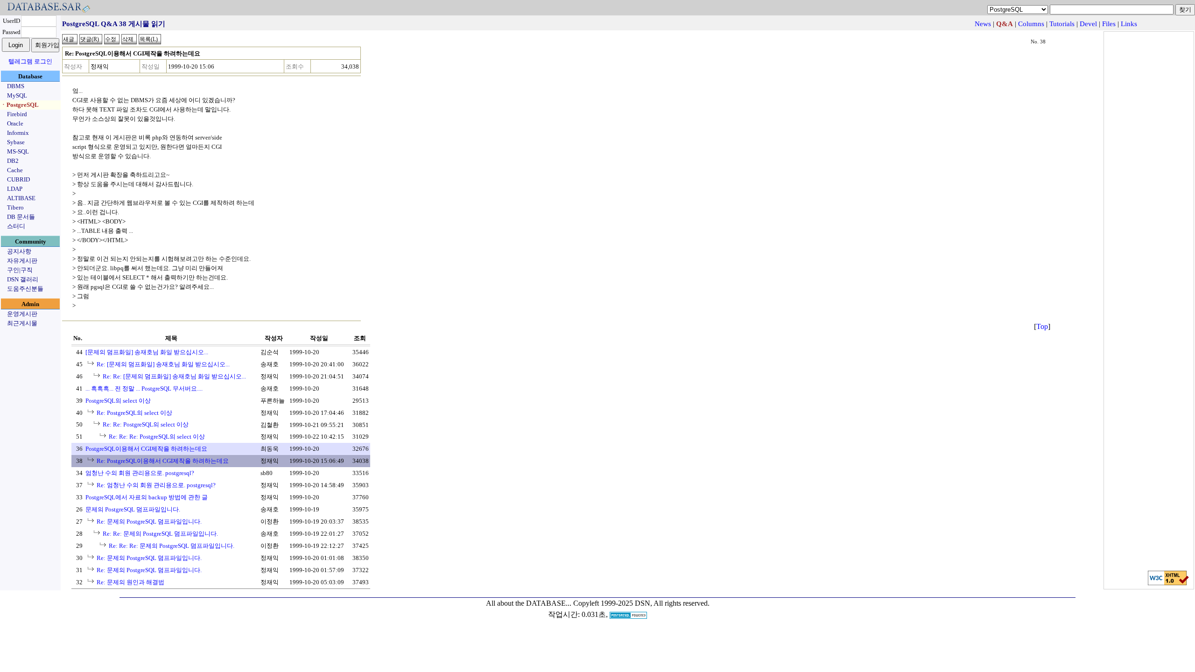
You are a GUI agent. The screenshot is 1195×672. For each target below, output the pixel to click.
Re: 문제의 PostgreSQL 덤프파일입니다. (149, 521)
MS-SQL (18, 151)
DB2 (13, 160)
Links (1129, 24)
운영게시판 (22, 313)
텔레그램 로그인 (30, 61)
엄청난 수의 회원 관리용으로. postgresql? (139, 472)
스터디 (16, 226)
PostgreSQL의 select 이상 (118, 400)
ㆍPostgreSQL (19, 104)
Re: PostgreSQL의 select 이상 (134, 412)
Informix (18, 132)
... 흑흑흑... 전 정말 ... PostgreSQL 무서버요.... (144, 388)
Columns (1031, 24)
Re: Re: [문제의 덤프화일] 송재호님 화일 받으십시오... (174, 376)
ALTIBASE (21, 198)
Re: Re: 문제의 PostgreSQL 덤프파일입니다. (160, 533)
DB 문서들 (21, 216)
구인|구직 (20, 269)
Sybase (16, 142)
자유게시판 (22, 260)
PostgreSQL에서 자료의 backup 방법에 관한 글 (146, 497)
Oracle (15, 123)
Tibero (15, 207)
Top (1042, 326)
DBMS (15, 86)
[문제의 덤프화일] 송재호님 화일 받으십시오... (146, 352)
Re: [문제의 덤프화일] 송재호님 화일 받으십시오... (163, 364)
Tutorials (1062, 24)
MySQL (17, 95)
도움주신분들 (25, 288)
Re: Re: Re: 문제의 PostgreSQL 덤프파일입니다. (171, 545)
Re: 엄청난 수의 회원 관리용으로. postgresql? (156, 485)
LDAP (14, 188)
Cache (15, 170)
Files (1109, 24)
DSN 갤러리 (22, 279)
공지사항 (19, 251)
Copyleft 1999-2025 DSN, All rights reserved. (641, 603)
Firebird (17, 114)
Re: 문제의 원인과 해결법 (130, 582)
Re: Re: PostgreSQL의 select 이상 (146, 424)
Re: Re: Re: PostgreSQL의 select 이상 (157, 436)
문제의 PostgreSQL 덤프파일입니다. (132, 509)
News (983, 24)
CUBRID (18, 179)
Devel (1088, 24)
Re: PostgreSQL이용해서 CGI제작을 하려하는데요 (163, 460)
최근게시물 (22, 323)
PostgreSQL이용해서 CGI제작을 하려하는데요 (146, 448)
